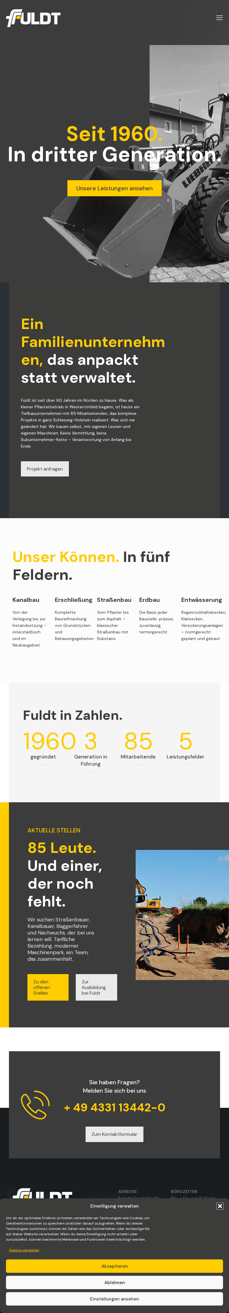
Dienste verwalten (24, 1250)
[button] (220, 1206)
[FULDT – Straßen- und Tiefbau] (33, 18)
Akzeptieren (114, 1266)
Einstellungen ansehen (114, 1299)
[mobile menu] (219, 18)
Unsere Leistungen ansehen (114, 188)
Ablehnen (114, 1283)
